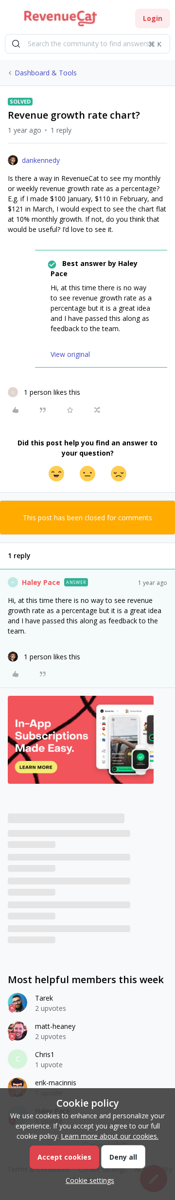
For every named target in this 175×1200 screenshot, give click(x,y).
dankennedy (41, 160)
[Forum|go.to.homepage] (60, 18)
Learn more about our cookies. (109, 1136)
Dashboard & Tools (46, 72)
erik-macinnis (55, 1082)
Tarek (44, 998)
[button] (11, 20)
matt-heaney (55, 1026)
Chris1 (44, 1054)
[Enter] (16, 43)
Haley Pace (41, 582)
